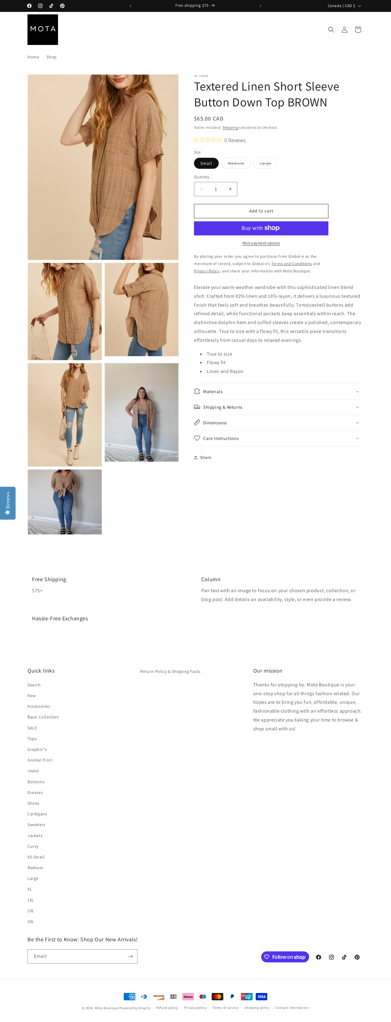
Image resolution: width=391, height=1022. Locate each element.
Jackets (34, 835)
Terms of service (225, 1008)
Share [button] (205, 457)
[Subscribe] (130, 956)
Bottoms (36, 781)
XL (29, 889)
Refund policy (167, 1008)
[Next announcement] (260, 6)
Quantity (201, 176)
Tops (32, 738)
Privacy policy (195, 1008)
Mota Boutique (106, 1008)
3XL (31, 921)
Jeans (33, 770)
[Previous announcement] (130, 6)
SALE (32, 727)
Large (269, 164)
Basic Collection (43, 717)
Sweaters (36, 824)
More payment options (261, 242)
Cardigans (37, 813)
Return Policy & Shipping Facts (170, 671)
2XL (31, 910)
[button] (331, 29)
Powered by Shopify (135, 1008)
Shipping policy (257, 1008)
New (31, 695)
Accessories (38, 706)
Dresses (35, 792)
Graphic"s (37, 749)
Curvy (32, 846)
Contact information (292, 1008)
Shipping (230, 127)
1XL (30, 899)
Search (34, 684)
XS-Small (36, 856)
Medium (239, 164)
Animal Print (39, 759)
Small (206, 163)
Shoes (33, 803)
